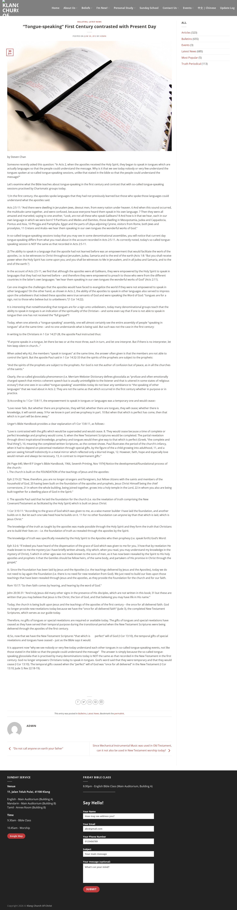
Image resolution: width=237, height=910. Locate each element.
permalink (119, 713)
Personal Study (123, 8)
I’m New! (102, 8)
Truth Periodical (191, 64)
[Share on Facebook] (78, 702)
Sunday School (149, 8)
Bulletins (82, 21)
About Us (69, 8)
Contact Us (170, 8)
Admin (103, 36)
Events (187, 8)
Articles (186, 32)
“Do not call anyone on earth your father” (37, 748)
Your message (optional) (96, 861)
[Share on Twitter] (83, 702)
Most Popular (190, 57)
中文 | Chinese (207, 8)
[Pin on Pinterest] (95, 702)
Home (55, 8)
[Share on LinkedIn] (101, 702)
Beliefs (86, 8)
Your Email (89, 824)
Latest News (95, 21)
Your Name (89, 811)
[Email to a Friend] (89, 702)
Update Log (227, 8)
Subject (87, 849)
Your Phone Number (94, 836)
